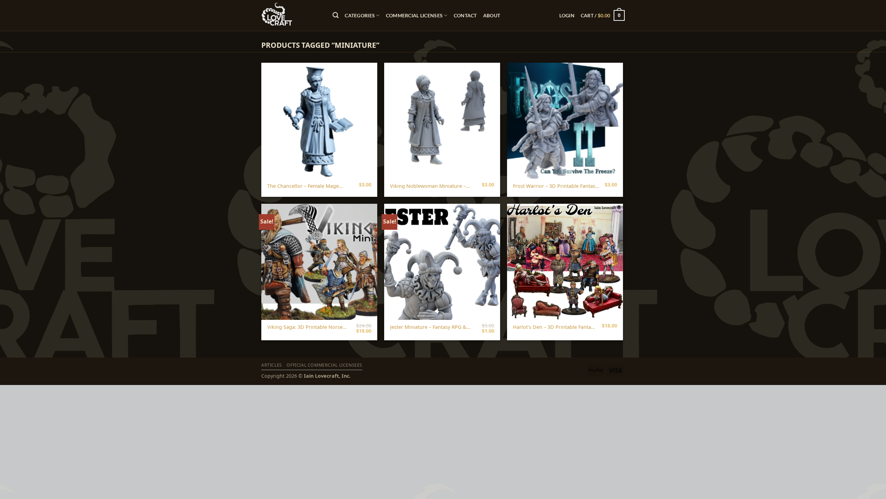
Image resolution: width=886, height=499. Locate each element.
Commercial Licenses (414, 15)
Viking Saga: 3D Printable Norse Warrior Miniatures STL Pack (305, 327)
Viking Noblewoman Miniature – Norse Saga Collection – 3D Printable (428, 186)
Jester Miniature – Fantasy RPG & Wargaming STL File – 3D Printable (430, 327)
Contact (465, 15)
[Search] (335, 15)
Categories (360, 15)
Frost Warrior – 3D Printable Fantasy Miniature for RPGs (555, 186)
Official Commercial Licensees (324, 365)
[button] (566, 15)
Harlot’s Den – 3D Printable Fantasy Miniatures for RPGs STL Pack (554, 327)
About (491, 15)
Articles (271, 365)
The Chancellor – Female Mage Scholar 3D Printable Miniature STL (308, 186)
